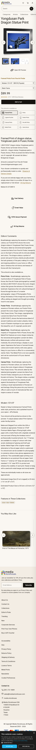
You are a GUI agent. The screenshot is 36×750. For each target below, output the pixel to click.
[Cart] (28, 3)
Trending (4, 616)
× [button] (34, 733)
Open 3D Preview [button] (20, 70)
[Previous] (3, 42)
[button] (18, 743)
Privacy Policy (6, 649)
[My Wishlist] (23, 3)
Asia (7, 502)
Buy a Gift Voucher (7, 633)
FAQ (2, 645)
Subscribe (28, 585)
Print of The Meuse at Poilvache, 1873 (15, 548)
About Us (4, 600)
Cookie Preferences (8, 678)
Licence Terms (6, 665)
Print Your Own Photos (9, 629)
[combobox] (16, 8)
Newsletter (5, 674)
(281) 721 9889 (9, 690)
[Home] (7, 2)
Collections (24, 14)
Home (3, 502)
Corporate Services (8, 625)
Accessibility (5, 641)
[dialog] (18, 740)
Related (12, 502)
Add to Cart (18, 102)
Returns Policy (6, 653)
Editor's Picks (6, 612)
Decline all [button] (26, 746)
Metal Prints (5, 670)
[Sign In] (32, 3)
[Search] (31, 9)
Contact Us (5, 604)
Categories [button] (6, 14)
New (3, 621)
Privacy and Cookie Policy (20, 740)
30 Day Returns (25, 183)
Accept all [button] (9, 746)
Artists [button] (15, 14)
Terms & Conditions (8, 661)
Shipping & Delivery (8, 657)
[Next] (32, 42)
